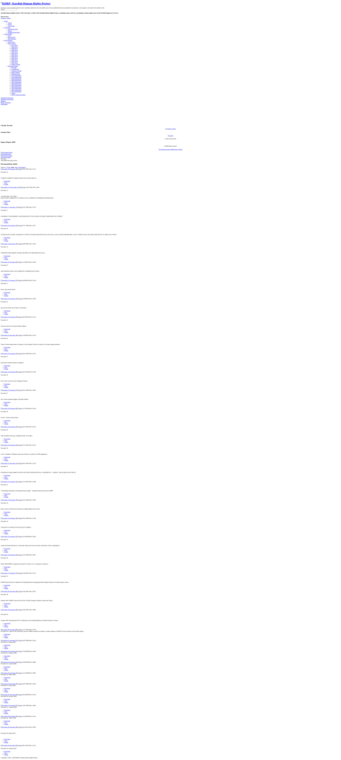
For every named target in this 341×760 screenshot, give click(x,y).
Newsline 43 (13, 662)
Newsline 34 (13, 518)
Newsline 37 (13, 573)
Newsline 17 (13, 207)
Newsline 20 (13, 262)
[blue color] (100, 8)
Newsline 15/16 (15, 187)
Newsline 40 (13, 629)
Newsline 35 (13, 536)
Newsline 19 (13, 244)
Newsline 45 (13, 684)
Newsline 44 (13, 673)
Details (6, 184)
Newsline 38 (13, 591)
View (5, 182)
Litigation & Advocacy (7, 98)
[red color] (93, 8)
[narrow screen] (8, 8)
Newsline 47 (13, 705)
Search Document (6, 157)
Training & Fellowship (7, 99)
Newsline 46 (13, 694)
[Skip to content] (6, 18)
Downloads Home (6, 154)
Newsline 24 (13, 335)
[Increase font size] (36, 8)
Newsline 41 (13, 640)
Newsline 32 (13, 481)
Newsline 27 (13, 390)
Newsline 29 (13, 427)
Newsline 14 (13, 169)
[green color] (86, 8)
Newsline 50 (13, 745)
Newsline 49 (13, 727)
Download (7, 181)
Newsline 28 (13, 408)
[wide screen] (23, 8)
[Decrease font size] (48, 8)
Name (8, 167)
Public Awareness (6, 102)
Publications (4, 104)
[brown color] (78, 8)
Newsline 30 (13, 445)
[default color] (69, 8)
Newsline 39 (13, 610)
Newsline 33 (13, 500)
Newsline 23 (13, 317)
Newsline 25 (13, 353)
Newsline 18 (13, 225)
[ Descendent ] (22, 167)
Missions (3, 101)
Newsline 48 (13, 716)
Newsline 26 (13, 372)
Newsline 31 (13, 463)
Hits (16, 167)
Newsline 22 (13, 298)
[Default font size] (59, 8)
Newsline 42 (13, 651)
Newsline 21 (13, 280)
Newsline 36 (13, 555)
